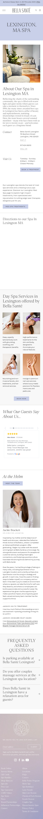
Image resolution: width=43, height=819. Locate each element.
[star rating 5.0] (21, 434)
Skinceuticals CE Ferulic (15, 621)
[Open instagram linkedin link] (23, 760)
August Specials (21, 4)
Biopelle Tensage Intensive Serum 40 (16, 626)
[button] (5, 428)
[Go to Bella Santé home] (21, 10)
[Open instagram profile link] (15, 760)
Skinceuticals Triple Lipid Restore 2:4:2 (20, 623)
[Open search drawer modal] (36, 10)
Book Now (21, 399)
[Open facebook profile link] (19, 760)
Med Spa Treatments (15, 206)
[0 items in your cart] (40, 10)
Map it (23, 140)
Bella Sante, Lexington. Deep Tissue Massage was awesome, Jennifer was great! (19, 448)
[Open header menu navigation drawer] (4, 10)
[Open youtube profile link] (27, 760)
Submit (34, 747)
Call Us (23, 149)
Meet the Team (13, 483)
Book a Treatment (30, 169)
